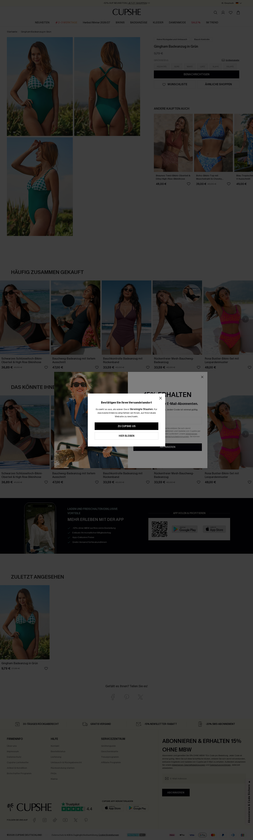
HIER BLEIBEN (126, 436)
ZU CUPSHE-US (126, 426)
